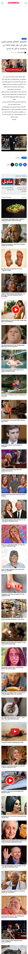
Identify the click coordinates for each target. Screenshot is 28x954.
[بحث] (2, 3)
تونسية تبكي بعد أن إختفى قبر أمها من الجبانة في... (21, 189)
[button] (20, 164)
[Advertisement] (14, 23)
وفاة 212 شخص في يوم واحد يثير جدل (7, 188)
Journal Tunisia (21, 52)
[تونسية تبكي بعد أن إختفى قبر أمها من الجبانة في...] (20, 181)
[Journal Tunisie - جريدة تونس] (14, 3)
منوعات (24, 38)
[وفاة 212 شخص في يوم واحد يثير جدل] (7, 181)
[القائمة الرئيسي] (26, 3)
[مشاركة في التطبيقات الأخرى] (8, 164)
